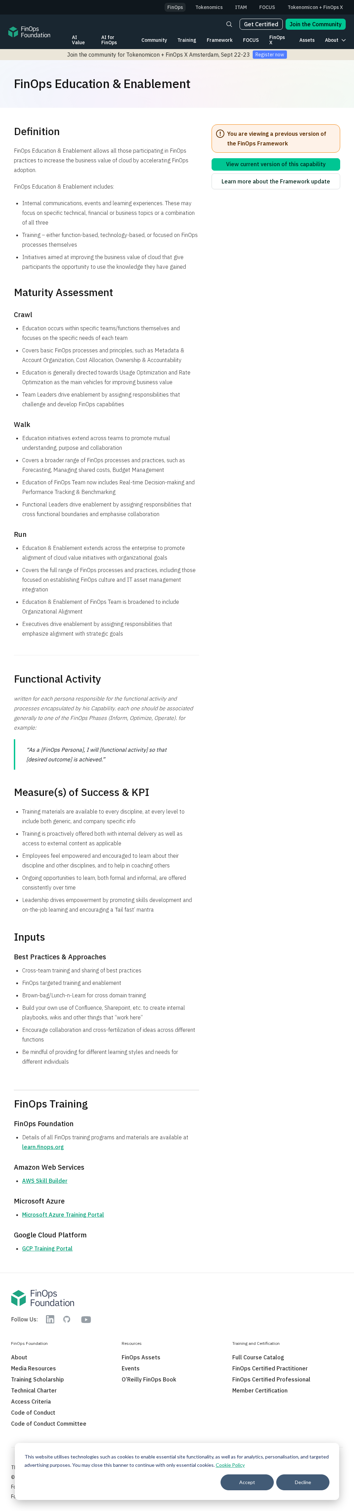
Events (131, 1368)
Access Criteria (31, 1401)
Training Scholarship (37, 1379)
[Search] (229, 24)
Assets (307, 40)
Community (154, 40)
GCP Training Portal (47, 1248)
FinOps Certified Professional (271, 1379)
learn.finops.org (43, 1146)
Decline (303, 1482)
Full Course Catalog (258, 1357)
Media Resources (33, 1368)
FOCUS (251, 40)
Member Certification (260, 1390)
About (331, 40)
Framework (220, 40)
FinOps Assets (141, 1357)
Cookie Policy (230, 1465)
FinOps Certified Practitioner (270, 1368)
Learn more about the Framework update (276, 181)
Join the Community (316, 24)
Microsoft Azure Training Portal (63, 1214)
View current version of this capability (276, 164)
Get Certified (261, 24)
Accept (247, 1482)
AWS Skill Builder (44, 1180)
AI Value (78, 40)
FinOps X (277, 40)
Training (186, 40)
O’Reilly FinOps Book (149, 1379)
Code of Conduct (33, 1412)
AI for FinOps (109, 40)
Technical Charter (34, 1390)
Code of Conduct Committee (48, 1423)
